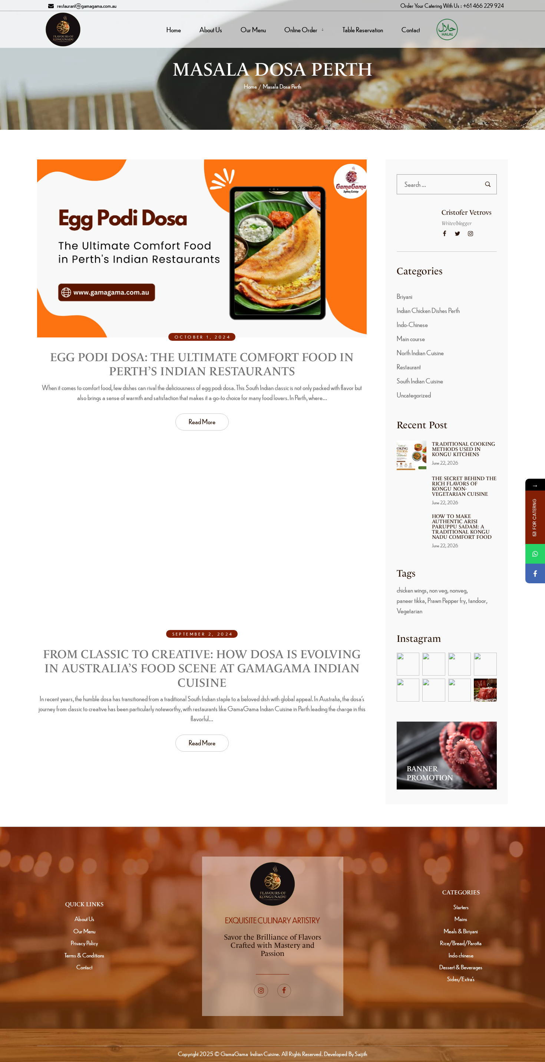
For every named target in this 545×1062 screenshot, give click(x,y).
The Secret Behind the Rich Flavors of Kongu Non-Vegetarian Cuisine (464, 486)
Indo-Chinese (412, 324)
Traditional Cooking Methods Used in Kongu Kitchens (463, 449)
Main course (411, 338)
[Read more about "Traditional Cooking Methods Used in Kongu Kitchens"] (411, 455)
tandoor (477, 600)
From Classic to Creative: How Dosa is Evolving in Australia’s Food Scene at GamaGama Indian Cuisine (202, 668)
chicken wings (412, 590)
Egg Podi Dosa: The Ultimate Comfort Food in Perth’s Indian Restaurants (202, 364)
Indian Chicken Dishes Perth (428, 310)
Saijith (360, 1054)
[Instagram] (261, 991)
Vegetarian (409, 610)
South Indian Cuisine (420, 380)
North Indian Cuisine (420, 352)
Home (250, 86)
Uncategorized (414, 394)
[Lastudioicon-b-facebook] (284, 991)
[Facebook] (535, 573)
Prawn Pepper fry (446, 600)
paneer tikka (411, 600)
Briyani (404, 296)
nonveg (458, 590)
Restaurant (409, 366)
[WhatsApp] (535, 554)
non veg (438, 590)
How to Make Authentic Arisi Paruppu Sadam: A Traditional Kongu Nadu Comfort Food (462, 526)
